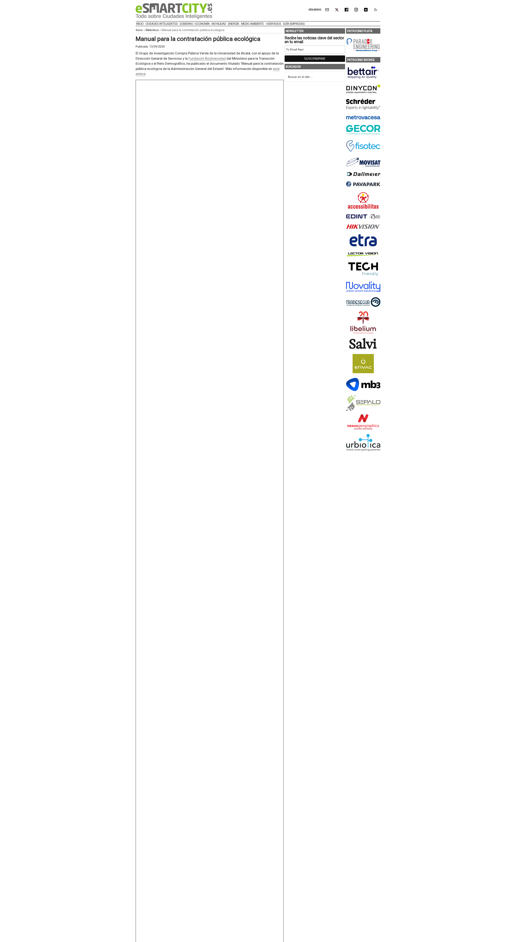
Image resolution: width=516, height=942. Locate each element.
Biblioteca (152, 30)
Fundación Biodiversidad (207, 58)
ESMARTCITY (174, 11)
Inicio (139, 30)
